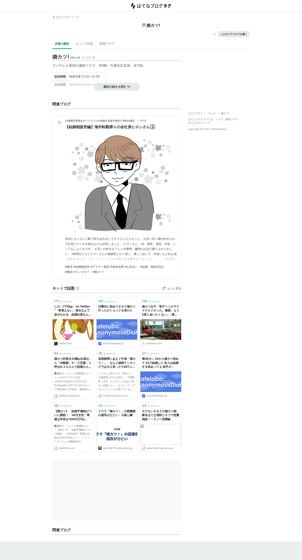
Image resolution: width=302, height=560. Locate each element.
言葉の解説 (62, 43)
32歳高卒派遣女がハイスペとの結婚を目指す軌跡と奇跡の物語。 (101, 120)
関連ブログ (107, 43)
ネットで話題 (84, 43)
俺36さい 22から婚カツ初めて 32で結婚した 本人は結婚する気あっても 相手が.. (160, 362)
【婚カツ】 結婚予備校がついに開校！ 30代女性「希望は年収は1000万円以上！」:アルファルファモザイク (73, 415)
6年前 (143, 120)
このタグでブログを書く (233, 34)
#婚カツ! (98, 272)
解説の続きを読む (115, 86)
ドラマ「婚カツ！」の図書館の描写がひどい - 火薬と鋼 (117, 413)
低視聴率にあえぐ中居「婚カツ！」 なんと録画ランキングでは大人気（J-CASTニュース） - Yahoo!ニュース (117, 363)
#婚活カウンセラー (77, 272)
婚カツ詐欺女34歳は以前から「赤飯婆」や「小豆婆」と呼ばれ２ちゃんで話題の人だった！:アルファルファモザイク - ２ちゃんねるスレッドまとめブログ (73, 363)
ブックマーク (63, 301)
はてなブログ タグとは (200, 119)
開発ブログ (232, 119)
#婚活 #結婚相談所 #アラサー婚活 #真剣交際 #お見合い (101, 266)
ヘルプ (219, 119)
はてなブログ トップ (67, 17)
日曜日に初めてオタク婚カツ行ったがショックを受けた (117, 308)
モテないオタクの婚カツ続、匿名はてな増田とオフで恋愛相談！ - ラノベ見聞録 (160, 415)
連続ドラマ (87, 65)
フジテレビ (60, 65)
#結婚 (144, 266)
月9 (101, 65)
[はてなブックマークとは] (77, 288)
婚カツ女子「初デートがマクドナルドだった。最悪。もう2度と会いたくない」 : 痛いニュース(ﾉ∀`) (160, 311)
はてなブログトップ (199, 122)
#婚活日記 (157, 266)
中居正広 (116, 65)
